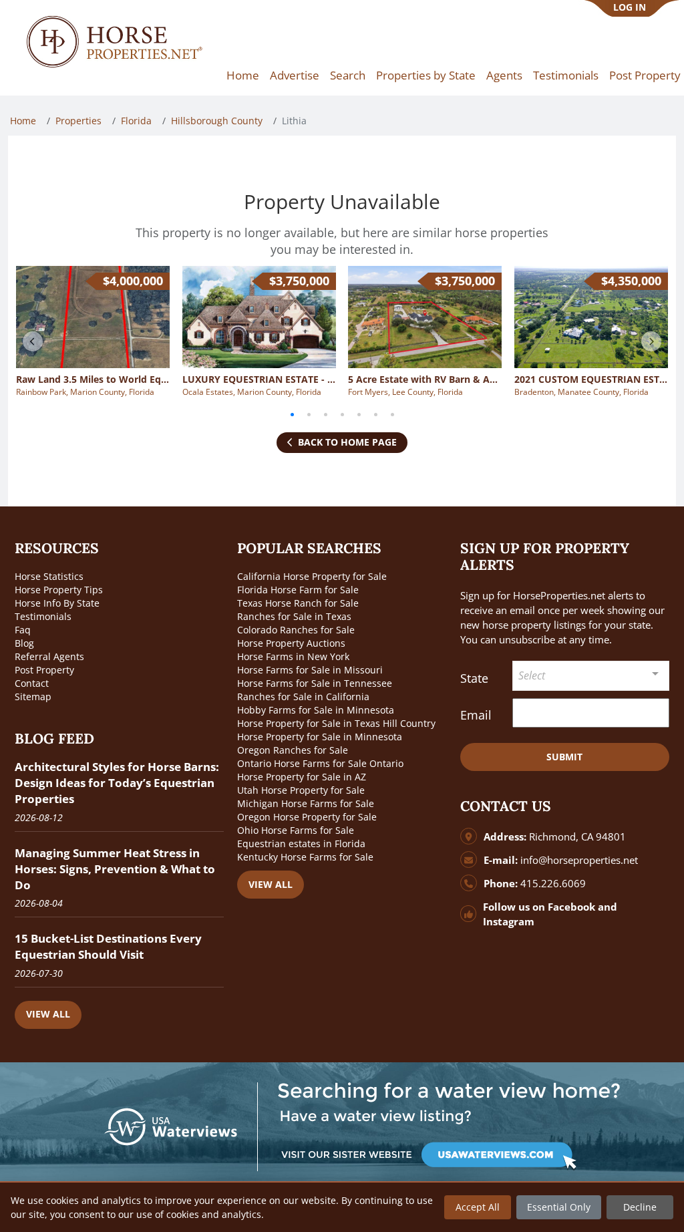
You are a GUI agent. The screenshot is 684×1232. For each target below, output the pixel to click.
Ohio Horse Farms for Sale (295, 830)
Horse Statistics (49, 576)
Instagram (508, 922)
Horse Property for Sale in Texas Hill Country (336, 723)
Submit (564, 756)
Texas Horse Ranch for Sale (298, 603)
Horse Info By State (57, 603)
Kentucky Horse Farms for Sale (305, 857)
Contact (32, 683)
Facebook (571, 907)
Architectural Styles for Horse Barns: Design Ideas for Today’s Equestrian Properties (117, 782)
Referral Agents (49, 656)
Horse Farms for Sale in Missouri (310, 669)
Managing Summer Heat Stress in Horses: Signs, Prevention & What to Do (115, 869)
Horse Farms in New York (293, 656)
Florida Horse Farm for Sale (298, 589)
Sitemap (33, 696)
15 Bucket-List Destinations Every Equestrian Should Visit (108, 946)
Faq (23, 629)
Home (242, 75)
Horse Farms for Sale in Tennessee (314, 683)
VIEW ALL (48, 1014)
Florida (136, 120)
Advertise (294, 75)
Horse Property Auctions (291, 643)
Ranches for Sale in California (303, 696)
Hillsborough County (217, 120)
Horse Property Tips (59, 589)
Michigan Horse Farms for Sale (305, 803)
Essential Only (558, 1207)
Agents (504, 75)
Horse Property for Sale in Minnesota (319, 736)
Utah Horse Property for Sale (301, 790)
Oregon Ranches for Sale (292, 750)
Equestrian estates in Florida (301, 843)
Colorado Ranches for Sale (296, 629)
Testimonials (565, 75)
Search (347, 75)
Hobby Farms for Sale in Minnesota (315, 710)
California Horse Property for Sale (312, 576)
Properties (78, 120)
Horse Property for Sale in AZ (301, 776)
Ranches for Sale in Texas (294, 616)
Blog (24, 643)
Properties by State (426, 75)
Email (476, 715)
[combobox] (590, 676)
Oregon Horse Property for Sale (307, 816)
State (474, 678)
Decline (640, 1207)
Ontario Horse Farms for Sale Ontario (320, 763)
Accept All (478, 1207)
